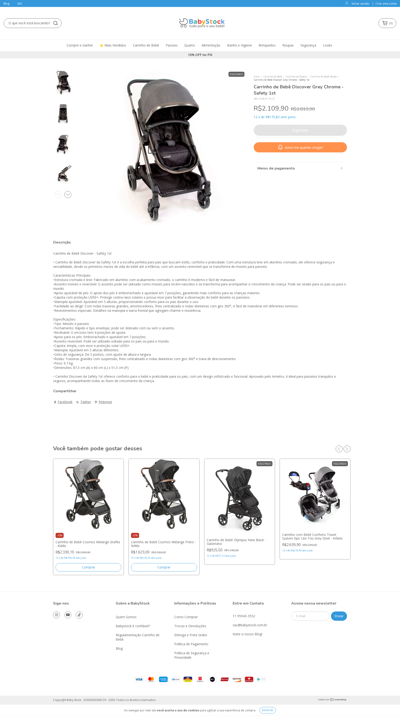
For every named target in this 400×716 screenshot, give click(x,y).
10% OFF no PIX (200, 54)
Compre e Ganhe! (80, 45)
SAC (19, 4)
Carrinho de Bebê (146, 45)
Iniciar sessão (360, 4)
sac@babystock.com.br (250, 625)
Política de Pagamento (191, 644)
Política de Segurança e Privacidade (191, 655)
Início (256, 76)
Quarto (189, 45)
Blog (6, 4)
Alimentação (211, 45)
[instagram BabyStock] (56, 614)
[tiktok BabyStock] (79, 614)
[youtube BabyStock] (67, 614)
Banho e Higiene (239, 45)
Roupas (288, 45)
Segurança (308, 45)
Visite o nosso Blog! (247, 634)
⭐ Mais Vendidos (113, 45)
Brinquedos (267, 45)
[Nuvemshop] (332, 700)
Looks (327, 45)
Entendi (267, 710)
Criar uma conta (386, 4)
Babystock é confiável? (133, 626)
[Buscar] (55, 23)
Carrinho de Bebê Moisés (323, 76)
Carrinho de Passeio (296, 76)
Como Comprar (186, 617)
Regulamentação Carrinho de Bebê (137, 637)
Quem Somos (126, 617)
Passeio (172, 45)
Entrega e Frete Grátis (190, 635)
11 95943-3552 (244, 616)
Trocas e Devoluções (190, 626)
